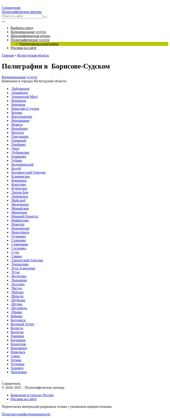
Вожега (17, 124)
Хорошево (19, 280)
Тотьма (16, 360)
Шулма (16, 304)
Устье (15, 272)
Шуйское (18, 300)
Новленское (20, 228)
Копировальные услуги (19, 77)
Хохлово (18, 284)
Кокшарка (19, 180)
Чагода (16, 288)
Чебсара (17, 292)
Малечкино (20, 204)
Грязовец (17, 336)
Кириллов (18, 344)
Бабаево (17, 316)
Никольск (18, 352)
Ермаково (18, 156)
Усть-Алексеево (23, 268)
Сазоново (18, 240)
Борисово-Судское (25, 108)
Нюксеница (20, 232)
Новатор (17, 224)
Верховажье (20, 120)
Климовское (20, 176)
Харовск (17, 368)
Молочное (19, 212)
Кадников (18, 340)
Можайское (20, 208)
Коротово (18, 184)
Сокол (15, 356)
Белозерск (18, 320)
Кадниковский (22, 164)
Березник (18, 104)
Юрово (16, 312)
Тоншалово (20, 264)
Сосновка (18, 248)
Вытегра (17, 332)
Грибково (18, 144)
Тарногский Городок (27, 260)
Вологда (17, 328)
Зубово (16, 160)
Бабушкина (20, 88)
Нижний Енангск (24, 216)
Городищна (20, 136)
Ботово (16, 112)
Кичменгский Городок (28, 172)
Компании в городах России (32, 395)
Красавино (19, 348)
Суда (15, 252)
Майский (18, 200)
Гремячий (18, 140)
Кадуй (16, 168)
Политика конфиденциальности (26, 414)
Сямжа (16, 256)
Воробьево (19, 128)
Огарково (18, 236)
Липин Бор (19, 192)
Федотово (18, 276)
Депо (15, 148)
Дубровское (20, 152)
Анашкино (19, 92)
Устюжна (17, 364)
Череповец (19, 372)
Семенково (19, 244)
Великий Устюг (22, 324)
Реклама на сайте (24, 399)
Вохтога (17, 132)
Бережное (18, 100)
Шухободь (19, 308)
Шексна (17, 296)
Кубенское (19, 188)
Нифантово (20, 220)
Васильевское (21, 116)
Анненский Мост (24, 96)
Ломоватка (19, 196)
